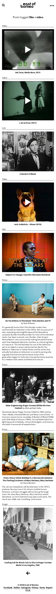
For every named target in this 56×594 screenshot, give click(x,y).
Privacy (35, 587)
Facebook (8, 587)
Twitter (16, 587)
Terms (42, 587)
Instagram (26, 587)
